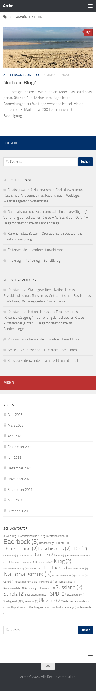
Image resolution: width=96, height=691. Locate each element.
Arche (8, 5)
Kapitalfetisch (44, 562)
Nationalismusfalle (63, 575)
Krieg (62, 561)
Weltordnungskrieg (64, 607)
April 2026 (15, 415)
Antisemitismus (30, 536)
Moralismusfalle (78, 568)
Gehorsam (10, 555)
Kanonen (28, 562)
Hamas (60, 555)
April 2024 (15, 436)
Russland (68, 587)
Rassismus (47, 588)
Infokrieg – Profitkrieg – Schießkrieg (34, 260)
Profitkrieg (31, 588)
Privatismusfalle (13, 588)
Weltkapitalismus (17, 607)
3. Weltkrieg (11, 536)
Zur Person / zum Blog (21, 75)
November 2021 (19, 479)
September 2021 (20, 490)
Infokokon (14, 562)
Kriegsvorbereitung (15, 568)
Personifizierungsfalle (27, 581)
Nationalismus (27, 574)
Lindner (55, 568)
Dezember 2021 (19, 468)
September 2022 (20, 447)
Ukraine (50, 600)
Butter (63, 543)
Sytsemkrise (29, 601)
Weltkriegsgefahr (40, 607)
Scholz (13, 594)
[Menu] (90, 6)
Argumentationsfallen (54, 536)
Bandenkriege (48, 543)
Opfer (8, 581)
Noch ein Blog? (19, 83)
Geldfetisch (26, 555)
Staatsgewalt (12, 601)
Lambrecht (35, 568)
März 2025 (15, 425)
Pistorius (47, 581)
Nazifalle (81, 575)
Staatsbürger (75, 594)
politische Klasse (65, 581)
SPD (58, 594)
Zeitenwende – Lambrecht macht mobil (36, 250)
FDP (79, 549)
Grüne (45, 555)
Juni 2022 (14, 457)
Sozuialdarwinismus (37, 594)
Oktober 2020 (18, 511)
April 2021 (15, 500)
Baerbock (20, 542)
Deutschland (20, 549)
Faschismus (54, 549)
